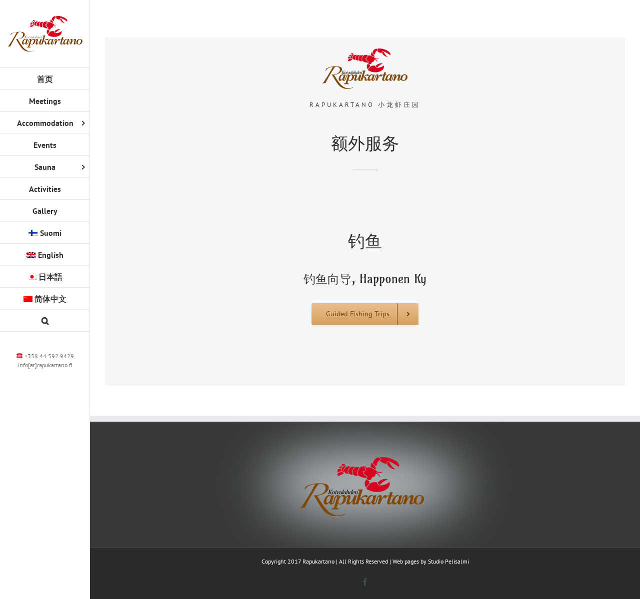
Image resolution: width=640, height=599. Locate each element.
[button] (45, 321)
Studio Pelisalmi (448, 561)
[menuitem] (45, 233)
